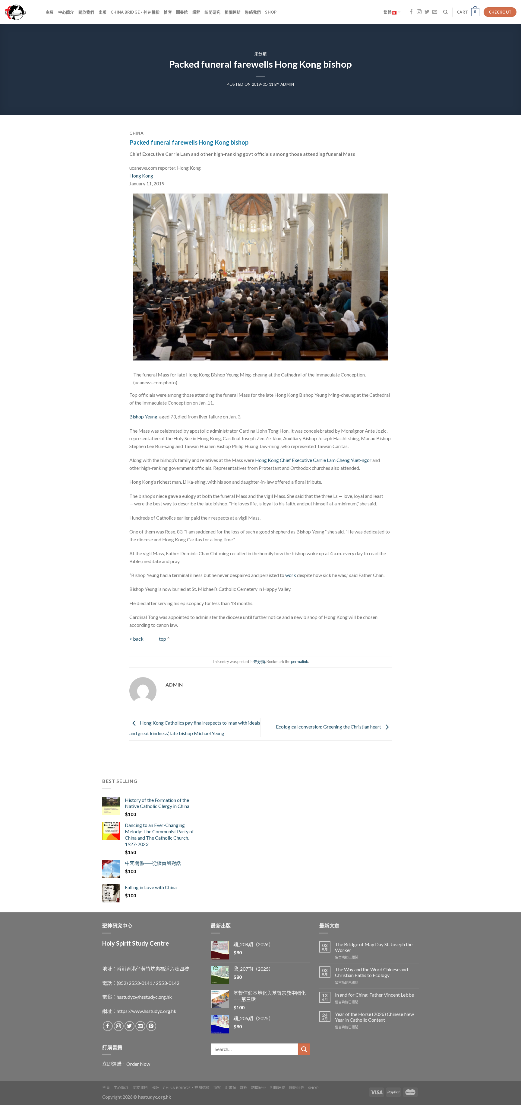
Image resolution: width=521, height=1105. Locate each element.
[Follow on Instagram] (419, 12)
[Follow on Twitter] (427, 12)
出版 (103, 12)
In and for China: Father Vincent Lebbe (374, 995)
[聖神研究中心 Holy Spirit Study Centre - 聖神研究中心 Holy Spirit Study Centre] (21, 12)
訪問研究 (212, 12)
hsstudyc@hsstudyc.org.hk (144, 997)
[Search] (445, 12)
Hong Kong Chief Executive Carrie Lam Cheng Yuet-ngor (313, 460)
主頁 (50, 12)
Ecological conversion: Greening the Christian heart (329, 726)
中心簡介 (66, 12)
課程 (196, 12)
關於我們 (86, 12)
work (290, 575)
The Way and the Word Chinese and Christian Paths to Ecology (371, 972)
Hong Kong (141, 175)
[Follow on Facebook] (411, 12)
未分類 (260, 53)
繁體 (388, 12)
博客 (168, 12)
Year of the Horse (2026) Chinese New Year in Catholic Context (374, 1017)
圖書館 (182, 12)
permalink (299, 661)
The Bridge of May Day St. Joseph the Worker (373, 947)
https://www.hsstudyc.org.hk (146, 1011)
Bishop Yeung (143, 416)
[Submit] (304, 1049)
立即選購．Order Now (126, 1064)
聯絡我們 (253, 12)
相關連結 (233, 12)
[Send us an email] (434, 12)
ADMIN (287, 84)
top (162, 639)
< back (136, 639)
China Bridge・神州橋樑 (135, 12)
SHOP (270, 12)
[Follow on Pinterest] (151, 1026)
